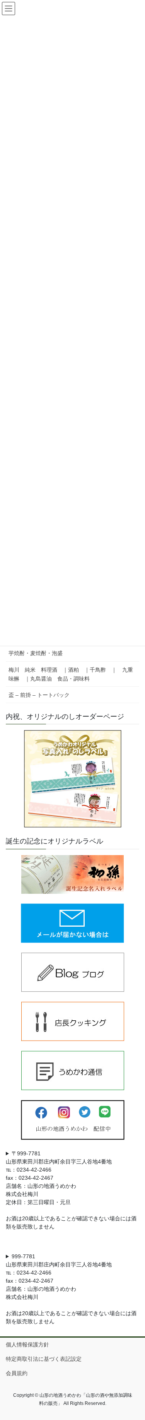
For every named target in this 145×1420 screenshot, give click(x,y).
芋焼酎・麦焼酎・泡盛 (36, 653)
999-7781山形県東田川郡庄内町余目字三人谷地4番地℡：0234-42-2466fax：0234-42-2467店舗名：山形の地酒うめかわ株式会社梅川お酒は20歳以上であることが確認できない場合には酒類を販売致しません (71, 1288)
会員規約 (16, 1373)
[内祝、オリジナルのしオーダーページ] (72, 779)
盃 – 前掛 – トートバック (39, 695)
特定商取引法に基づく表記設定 (44, 1359)
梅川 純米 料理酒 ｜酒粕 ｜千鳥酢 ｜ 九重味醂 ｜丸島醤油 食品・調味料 (71, 674)
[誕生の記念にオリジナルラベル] (72, 874)
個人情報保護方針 (27, 1344)
